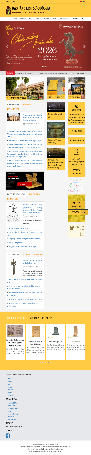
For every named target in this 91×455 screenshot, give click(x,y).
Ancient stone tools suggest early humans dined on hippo (25, 293)
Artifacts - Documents (41, 311)
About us (10, 375)
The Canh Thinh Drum (76, 335)
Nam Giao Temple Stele (35, 335)
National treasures (16, 311)
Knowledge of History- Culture (16, 188)
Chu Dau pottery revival (15, 236)
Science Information (13, 248)
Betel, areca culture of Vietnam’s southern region (23, 240)
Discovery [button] (46, 55)
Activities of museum (13, 98)
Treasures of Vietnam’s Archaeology (55, 130)
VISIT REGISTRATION (77, 134)
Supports (75, 19)
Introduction (22, 19)
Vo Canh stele (55, 335)
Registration (75, 206)
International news (13, 103)
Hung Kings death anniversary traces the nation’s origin (25, 232)
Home (15, 19)
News (30, 19)
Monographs (38, 248)
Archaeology (26, 248)
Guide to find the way (77, 165)
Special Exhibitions (56, 91)
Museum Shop (12, 413)
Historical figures (12, 192)
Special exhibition (12, 396)
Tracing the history (34, 188)
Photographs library (13, 402)
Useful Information (65, 19)
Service (10, 405)
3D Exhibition (74, 91)
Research (46, 19)
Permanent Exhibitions (16, 91)
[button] (40, 356)
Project (55, 19)
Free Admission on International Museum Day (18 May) (25, 134)
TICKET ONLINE (77, 125)
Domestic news (27, 98)
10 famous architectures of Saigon (18, 222)
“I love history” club (13, 407)
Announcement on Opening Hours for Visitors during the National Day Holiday (32, 111)
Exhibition (38, 19)
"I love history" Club (76, 198)
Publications (11, 410)
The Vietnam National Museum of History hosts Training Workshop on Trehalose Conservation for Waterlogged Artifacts (24, 127)
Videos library (11, 399)
